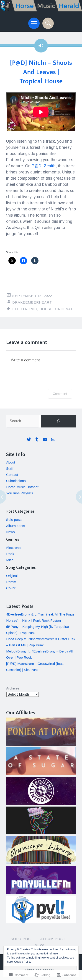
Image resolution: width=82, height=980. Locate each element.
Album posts (15, 526)
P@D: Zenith (44, 166)
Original (64, 309)
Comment (60, 394)
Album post (52, 939)
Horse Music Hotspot (22, 487)
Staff (9, 468)
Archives (12, 688)
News (10, 532)
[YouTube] (45, 439)
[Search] (58, 421)
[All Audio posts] (41, 45)
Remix (11, 582)
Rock (10, 554)
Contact (12, 475)
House (46, 309)
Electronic (24, 309)
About (10, 462)
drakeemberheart (32, 302)
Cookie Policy (22, 961)
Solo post (22, 939)
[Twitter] (28, 439)
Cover (10, 588)
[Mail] (53, 439)
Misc (9, 560)
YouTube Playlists (19, 493)
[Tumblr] (37, 439)
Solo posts (14, 519)
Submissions (16, 481)
